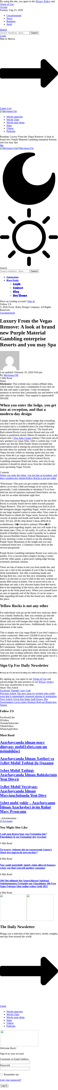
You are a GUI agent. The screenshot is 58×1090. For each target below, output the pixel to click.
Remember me (11, 1074)
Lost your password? (10, 1080)
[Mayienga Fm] (17, 148)
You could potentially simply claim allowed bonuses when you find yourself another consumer (28, 866)
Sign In (31, 301)
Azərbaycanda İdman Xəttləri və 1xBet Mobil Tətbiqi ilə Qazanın (27, 760)
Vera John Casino (22, 438)
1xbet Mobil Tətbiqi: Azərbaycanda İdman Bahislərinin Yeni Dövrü (28, 774)
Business (10, 21)
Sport (9, 24)
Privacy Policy (43, 1)
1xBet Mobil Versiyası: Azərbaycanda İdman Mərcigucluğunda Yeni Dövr (23, 791)
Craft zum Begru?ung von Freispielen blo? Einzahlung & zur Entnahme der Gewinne (23, 835)
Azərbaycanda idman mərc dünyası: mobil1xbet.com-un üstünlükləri (23, 746)
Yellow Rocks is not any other (41, 478)
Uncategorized (13, 15)
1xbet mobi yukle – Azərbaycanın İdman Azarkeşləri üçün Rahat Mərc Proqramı (27, 807)
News (9, 18)
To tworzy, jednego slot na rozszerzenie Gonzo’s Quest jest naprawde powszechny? (26, 851)
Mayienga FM (11, 375)
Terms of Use (7, 4)
